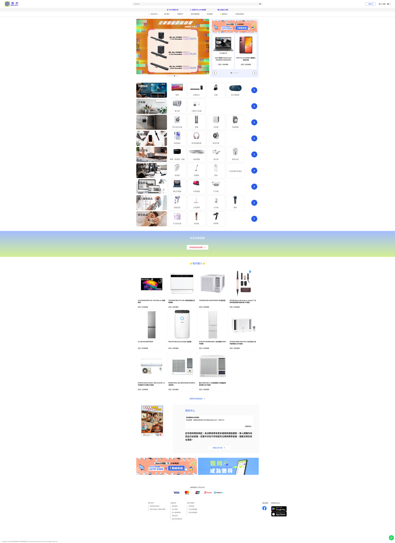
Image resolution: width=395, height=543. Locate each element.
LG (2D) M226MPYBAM (145, 342)
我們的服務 (190, 503)
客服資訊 (173, 503)
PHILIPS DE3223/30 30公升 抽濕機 (179, 342)
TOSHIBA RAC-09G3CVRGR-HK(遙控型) (212, 300)
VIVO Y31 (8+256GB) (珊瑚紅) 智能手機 (246, 59)
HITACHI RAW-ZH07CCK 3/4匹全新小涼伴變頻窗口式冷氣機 (243, 343)
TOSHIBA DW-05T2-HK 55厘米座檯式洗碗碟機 (181, 301)
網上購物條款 (176, 512)
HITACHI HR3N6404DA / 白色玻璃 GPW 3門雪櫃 (212, 343)
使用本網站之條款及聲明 (158, 509)
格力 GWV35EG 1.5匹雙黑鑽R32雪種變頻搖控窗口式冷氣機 (212, 384)
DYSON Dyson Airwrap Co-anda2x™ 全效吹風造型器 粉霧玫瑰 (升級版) (243, 301)
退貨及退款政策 (177, 519)
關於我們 (151, 503)
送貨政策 (191, 506)
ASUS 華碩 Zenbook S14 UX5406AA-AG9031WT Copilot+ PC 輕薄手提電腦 (223, 59)
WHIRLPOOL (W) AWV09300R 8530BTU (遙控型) (181, 384)
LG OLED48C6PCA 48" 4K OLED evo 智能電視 (151, 301)
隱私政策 (175, 516)
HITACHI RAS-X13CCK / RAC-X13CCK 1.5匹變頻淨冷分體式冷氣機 (151, 384)
